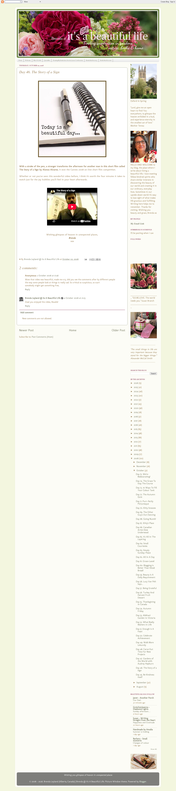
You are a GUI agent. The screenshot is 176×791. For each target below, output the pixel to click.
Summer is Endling (141, 732)
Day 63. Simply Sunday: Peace (143, 551)
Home (20, 60)
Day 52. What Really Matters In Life (145, 623)
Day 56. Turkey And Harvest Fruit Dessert (145, 595)
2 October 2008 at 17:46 (48, 275)
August (140, 686)
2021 (136, 404)
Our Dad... (137, 700)
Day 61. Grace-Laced (145, 561)
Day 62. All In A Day (145, 557)
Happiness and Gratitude (144, 722)
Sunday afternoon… (141, 711)
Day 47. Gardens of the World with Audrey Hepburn (145, 661)
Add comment (27, 312)
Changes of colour (141, 743)
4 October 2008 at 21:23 (74, 298)
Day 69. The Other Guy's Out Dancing (145, 513)
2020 (136, 408)
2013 (136, 437)
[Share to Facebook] (97, 259)
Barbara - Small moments (140, 739)
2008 (136, 458)
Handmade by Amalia (143, 729)
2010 (136, 450)
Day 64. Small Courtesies (142, 544)
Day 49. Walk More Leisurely (145, 643)
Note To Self (37, 60)
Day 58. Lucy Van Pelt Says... (146, 582)
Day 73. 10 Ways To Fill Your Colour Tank (146, 489)
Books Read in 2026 (105, 60)
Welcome (28, 60)
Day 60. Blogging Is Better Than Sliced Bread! (145, 568)
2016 (136, 425)
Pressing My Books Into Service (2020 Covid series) (68, 60)
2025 (136, 387)
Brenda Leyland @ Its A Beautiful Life (42, 298)
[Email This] (90, 259)
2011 (136, 446)
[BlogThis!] (93, 259)
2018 (136, 416)
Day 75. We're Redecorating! (143, 475)
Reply (27, 289)
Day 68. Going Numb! (146, 519)
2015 (136, 429)
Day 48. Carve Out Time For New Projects (144, 652)
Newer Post (26, 330)
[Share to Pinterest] (99, 259)
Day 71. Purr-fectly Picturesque (144, 502)
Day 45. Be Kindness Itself (145, 676)
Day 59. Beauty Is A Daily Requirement (145, 576)
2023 (136, 395)
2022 (136, 399)
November (141, 466)
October (140, 470)
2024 (136, 391)
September (141, 682)
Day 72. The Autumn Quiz (145, 495)
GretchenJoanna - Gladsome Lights (141, 708)
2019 (136, 412)
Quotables (47, 60)
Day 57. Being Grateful (146, 588)
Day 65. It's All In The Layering (146, 538)
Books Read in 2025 (91, 60)
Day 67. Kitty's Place (145, 523)
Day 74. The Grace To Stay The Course (146, 482)
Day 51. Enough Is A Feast (145, 630)
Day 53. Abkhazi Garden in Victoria (145, 616)
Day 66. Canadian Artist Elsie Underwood (144, 530)
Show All (154, 749)
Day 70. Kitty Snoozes (146, 508)
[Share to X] (95, 259)
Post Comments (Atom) (42, 337)
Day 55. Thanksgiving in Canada (145, 603)
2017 (136, 421)
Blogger (142, 781)
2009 (136, 454)
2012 (136, 441)
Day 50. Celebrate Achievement (144, 637)
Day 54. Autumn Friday (143, 609)
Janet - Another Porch (143, 698)
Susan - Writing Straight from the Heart (144, 719)
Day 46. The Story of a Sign (146, 669)
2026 (136, 383)
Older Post (118, 330)
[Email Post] (85, 259)
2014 (136, 433)
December (141, 462)
